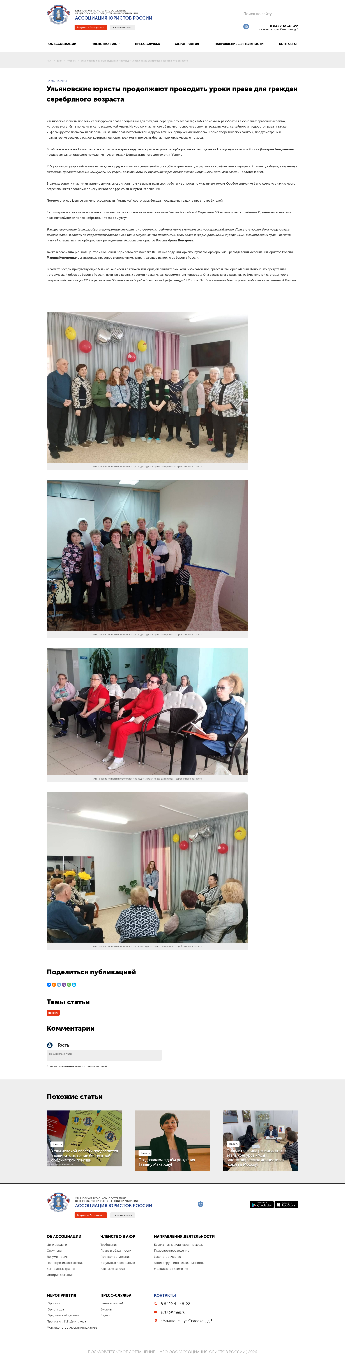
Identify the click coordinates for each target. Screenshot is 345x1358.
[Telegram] (59, 985)
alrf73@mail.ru (173, 1312)
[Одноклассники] (54, 985)
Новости (53, 1012)
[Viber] (64, 985)
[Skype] (74, 985)
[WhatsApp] (69, 985)
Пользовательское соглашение (121, 1352)
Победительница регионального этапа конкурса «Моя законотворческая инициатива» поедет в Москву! (256, 1157)
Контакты (165, 1295)
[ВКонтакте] (49, 985)
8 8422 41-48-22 (284, 26)
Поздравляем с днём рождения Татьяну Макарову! (167, 1162)
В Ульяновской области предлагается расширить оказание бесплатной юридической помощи (84, 1155)
